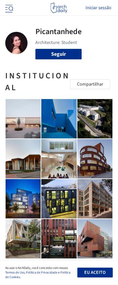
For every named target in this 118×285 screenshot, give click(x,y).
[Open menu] (8, 7)
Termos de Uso (15, 272)
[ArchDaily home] (58, 8)
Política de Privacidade (41, 272)
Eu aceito (95, 272)
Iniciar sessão (98, 8)
